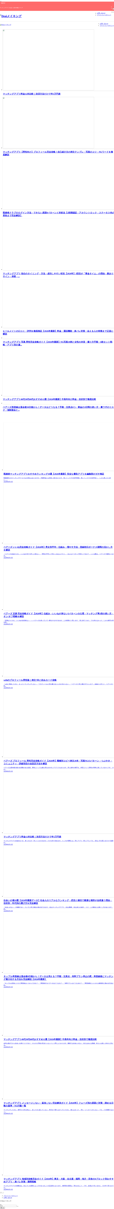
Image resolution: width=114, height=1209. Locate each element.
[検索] (113, 8)
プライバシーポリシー (11, 1196)
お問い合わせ (8, 1197)
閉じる (2, 1208)
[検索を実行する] (17, 1206)
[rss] (113, 7)
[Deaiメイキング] (11, 16)
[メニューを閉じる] (0, 1)
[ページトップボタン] (0, 1204)
